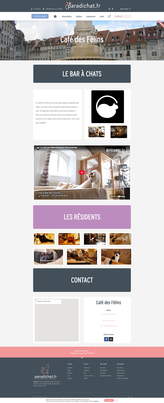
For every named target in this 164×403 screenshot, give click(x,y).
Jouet (102, 16)
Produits (69, 364)
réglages (96, 401)
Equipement (90, 16)
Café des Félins (112, 314)
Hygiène (79, 16)
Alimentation (67, 16)
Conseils (86, 364)
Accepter (109, 400)
